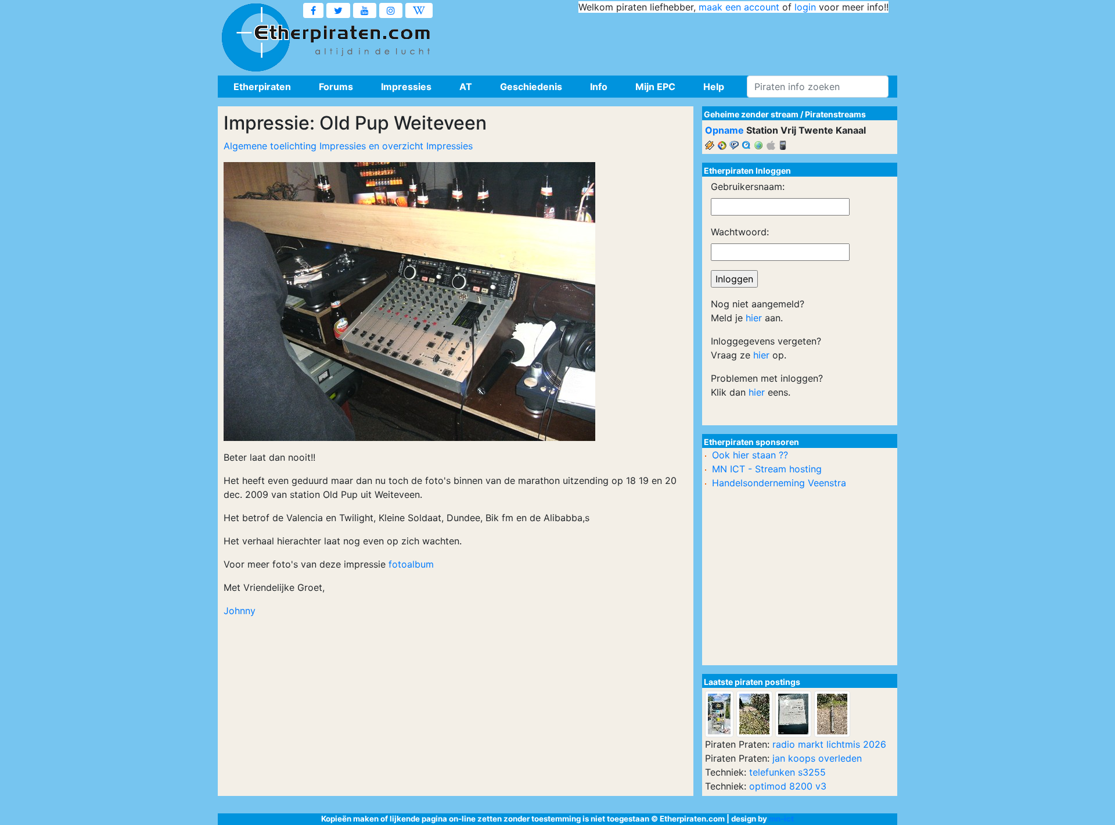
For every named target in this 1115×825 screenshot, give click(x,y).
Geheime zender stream (751, 114)
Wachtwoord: (740, 232)
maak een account (739, 7)
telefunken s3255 (787, 772)
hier (754, 318)
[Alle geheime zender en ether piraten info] (255, 37)
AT (465, 86)
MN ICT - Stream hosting (767, 469)
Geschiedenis (531, 86)
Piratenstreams (835, 114)
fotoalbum (411, 564)
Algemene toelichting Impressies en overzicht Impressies (348, 146)
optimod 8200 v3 (787, 786)
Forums (336, 86)
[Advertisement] (677, 41)
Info (598, 86)
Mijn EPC (655, 86)
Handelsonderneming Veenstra (779, 483)
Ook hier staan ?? (750, 455)
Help (713, 86)
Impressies (406, 86)
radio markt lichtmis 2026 (829, 744)
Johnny (240, 610)
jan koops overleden (817, 758)
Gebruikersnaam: (748, 186)
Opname (724, 130)
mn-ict (781, 818)
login (805, 7)
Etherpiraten (262, 86)
